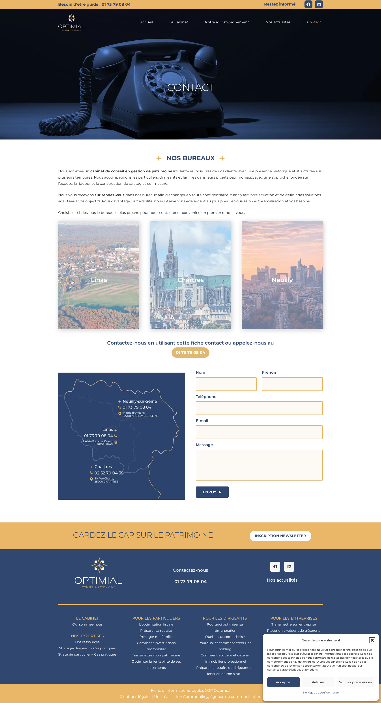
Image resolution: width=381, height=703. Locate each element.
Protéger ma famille (156, 637)
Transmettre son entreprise (293, 624)
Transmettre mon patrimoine (156, 655)
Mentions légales (135, 696)
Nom (200, 372)
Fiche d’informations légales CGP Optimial (190, 690)
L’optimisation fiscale (156, 624)
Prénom (270, 372)
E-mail (202, 420)
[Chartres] (190, 275)
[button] (372, 640)
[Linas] (98, 275)
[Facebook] (308, 4)
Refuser (318, 682)
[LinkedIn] (319, 4)
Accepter (283, 682)
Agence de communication (235, 696)
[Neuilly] (282, 275)
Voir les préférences (355, 682)
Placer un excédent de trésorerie (293, 630)
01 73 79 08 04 (190, 581)
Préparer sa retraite (156, 630)
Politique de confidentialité (321, 692)
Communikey (195, 696)
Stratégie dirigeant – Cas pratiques (87, 648)
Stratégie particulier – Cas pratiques (87, 654)
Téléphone (206, 396)
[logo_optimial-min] (71, 22)
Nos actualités (282, 580)
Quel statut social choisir (225, 637)
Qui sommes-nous (87, 624)
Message (204, 445)
